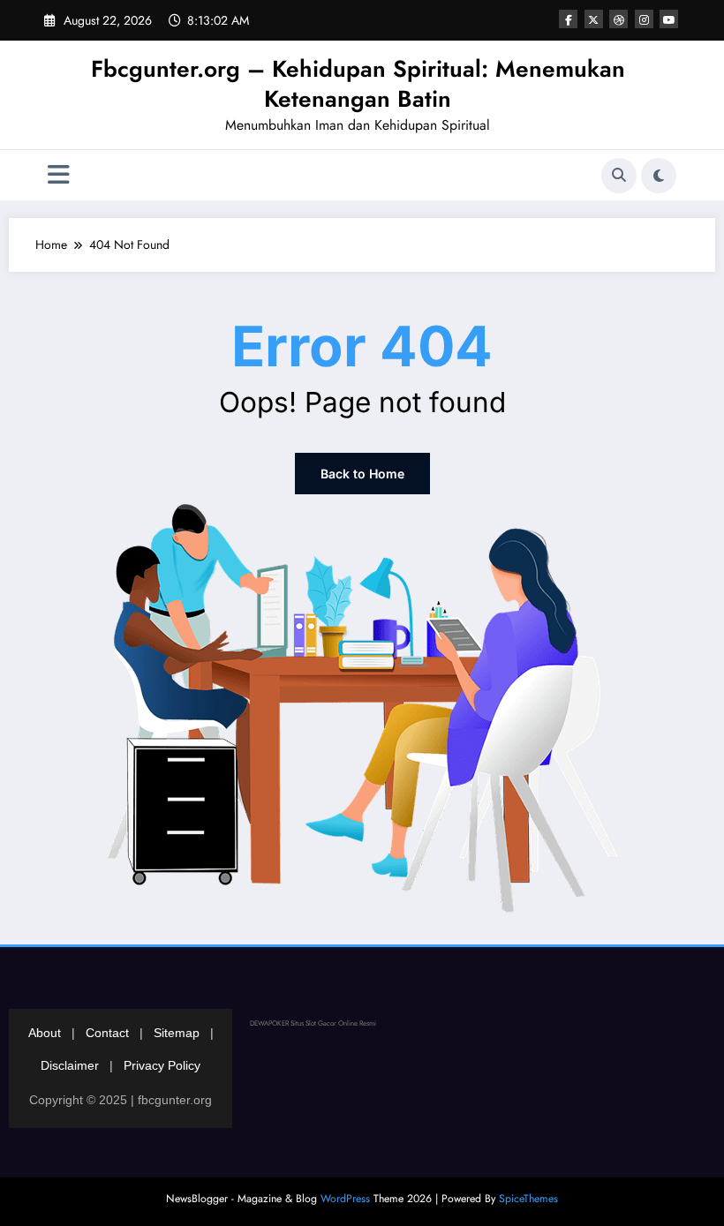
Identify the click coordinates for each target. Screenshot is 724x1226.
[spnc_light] (658, 175)
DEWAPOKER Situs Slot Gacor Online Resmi (313, 1023)
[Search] (619, 175)
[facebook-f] (568, 19)
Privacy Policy (162, 1065)
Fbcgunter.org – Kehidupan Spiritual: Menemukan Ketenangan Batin (358, 84)
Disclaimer (70, 1065)
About (44, 1033)
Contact (107, 1033)
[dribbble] (618, 19)
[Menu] (58, 175)
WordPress (345, 1199)
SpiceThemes (528, 1199)
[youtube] (669, 19)
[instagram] (644, 19)
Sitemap (177, 1033)
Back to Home (362, 473)
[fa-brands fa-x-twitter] (593, 19)
